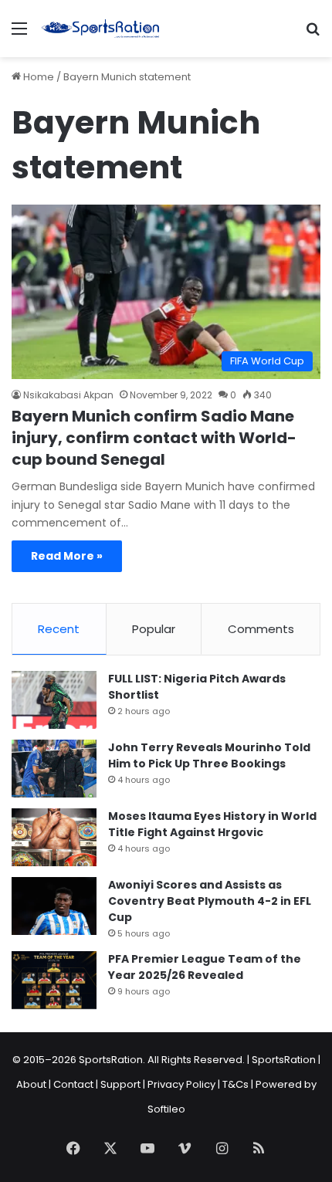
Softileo (166, 1109)
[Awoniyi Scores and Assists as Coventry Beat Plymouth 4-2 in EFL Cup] (54, 906)
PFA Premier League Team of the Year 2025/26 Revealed (204, 967)
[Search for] (312, 34)
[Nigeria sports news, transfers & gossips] (100, 28)
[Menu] (19, 34)
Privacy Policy (181, 1084)
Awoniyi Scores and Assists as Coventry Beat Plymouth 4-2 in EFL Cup (209, 901)
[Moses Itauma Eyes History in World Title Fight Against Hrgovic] (54, 837)
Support (120, 1084)
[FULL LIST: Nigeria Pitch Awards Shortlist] (54, 700)
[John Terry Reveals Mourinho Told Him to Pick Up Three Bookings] (54, 769)
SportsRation (284, 1059)
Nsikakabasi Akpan (68, 394)
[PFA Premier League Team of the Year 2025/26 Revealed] (54, 980)
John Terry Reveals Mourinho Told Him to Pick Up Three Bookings (209, 755)
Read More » (67, 556)
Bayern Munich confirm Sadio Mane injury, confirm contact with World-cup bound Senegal (154, 437)
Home (37, 76)
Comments (261, 629)
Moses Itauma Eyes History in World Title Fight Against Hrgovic (212, 824)
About (31, 1084)
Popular (153, 629)
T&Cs (235, 1084)
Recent (59, 629)
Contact (73, 1084)
